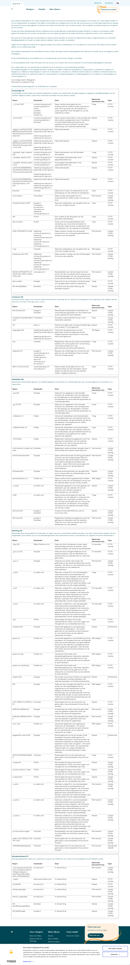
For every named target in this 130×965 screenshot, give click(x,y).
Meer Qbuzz (55, 9)
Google (37, 281)
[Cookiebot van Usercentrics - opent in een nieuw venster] (11, 961)
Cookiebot (53, 86)
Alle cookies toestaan (115, 948)
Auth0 (36, 108)
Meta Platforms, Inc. (42, 544)
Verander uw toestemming (22, 82)
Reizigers (30, 9)
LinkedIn (37, 111)
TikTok (36, 619)
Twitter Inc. (38, 115)
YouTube (37, 702)
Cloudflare (38, 196)
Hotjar (36, 416)
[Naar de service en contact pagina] (99, 7)
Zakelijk (41, 9)
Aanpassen (114, 954)
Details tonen (27, 961)
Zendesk (37, 113)
